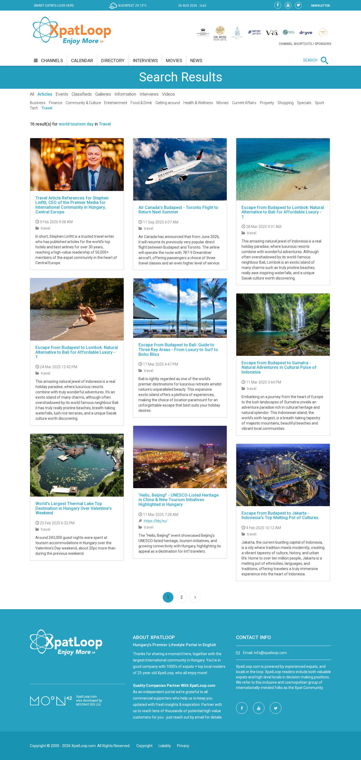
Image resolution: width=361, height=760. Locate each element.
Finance (55, 103)
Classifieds (82, 94)
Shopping (285, 103)
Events (62, 94)
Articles (45, 94)
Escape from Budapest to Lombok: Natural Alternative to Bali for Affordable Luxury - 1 (283, 212)
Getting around (167, 103)
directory (112, 60)
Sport (319, 103)
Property (267, 103)
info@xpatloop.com (270, 653)
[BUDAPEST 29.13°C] (129, 9)
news (196, 60)
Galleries (103, 94)
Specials (304, 103)
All (32, 94)
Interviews (149, 94)
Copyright (144, 746)
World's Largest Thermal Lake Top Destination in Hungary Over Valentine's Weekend (73, 508)
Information (125, 94)
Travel (46, 108)
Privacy (183, 746)
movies (174, 60)
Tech (34, 108)
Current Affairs (244, 103)
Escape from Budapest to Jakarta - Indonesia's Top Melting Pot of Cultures (280, 515)
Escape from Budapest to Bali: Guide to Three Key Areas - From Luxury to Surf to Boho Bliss (178, 349)
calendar (82, 60)
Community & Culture (83, 103)
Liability (165, 746)
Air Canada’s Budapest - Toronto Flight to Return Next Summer (178, 210)
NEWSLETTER (320, 5)
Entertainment (115, 103)
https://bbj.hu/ (156, 521)
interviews (145, 60)
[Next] (195, 597)
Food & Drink (141, 103)
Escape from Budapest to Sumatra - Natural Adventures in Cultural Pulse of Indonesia (279, 367)
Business (37, 103)
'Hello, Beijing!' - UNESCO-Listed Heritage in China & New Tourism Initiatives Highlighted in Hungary (178, 500)
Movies (222, 103)
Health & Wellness (198, 103)
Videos (168, 94)
